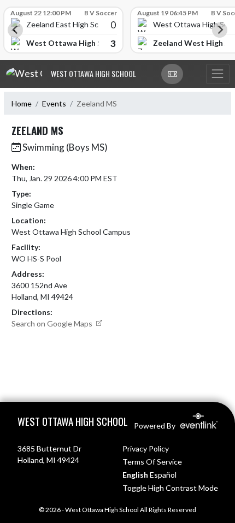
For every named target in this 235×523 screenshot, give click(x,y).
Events (54, 103)
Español (163, 474)
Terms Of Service (152, 461)
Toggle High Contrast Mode (170, 487)
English (135, 474)
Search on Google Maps (52, 323)
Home (21, 103)
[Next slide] (219, 30)
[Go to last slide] (15, 30)
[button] (172, 74)
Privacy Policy (145, 448)
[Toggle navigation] (217, 74)
